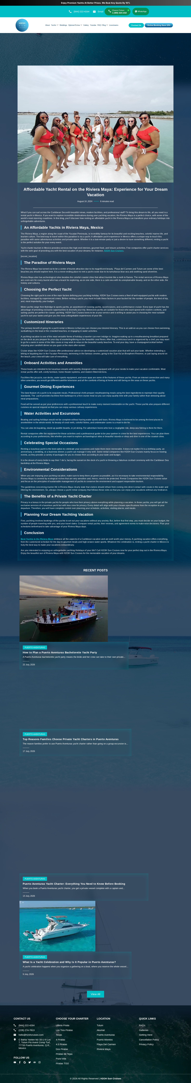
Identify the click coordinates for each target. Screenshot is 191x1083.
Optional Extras (74, 25)
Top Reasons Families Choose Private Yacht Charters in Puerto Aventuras (70, 739)
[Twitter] (29, 1062)
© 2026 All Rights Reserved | (95, 1078)
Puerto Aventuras (35, 647)
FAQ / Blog (101, 25)
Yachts (53, 25)
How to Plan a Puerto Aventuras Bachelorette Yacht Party (60, 652)
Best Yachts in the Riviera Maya (37, 539)
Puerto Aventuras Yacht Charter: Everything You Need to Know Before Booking (74, 883)
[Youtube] (15, 1062)
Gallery (86, 25)
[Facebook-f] (20, 1062)
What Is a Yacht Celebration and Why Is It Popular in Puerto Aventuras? (69, 962)
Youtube (93, 25)
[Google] (25, 1062)
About (47, 25)
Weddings (63, 25)
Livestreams (113, 25)
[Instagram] (39, 1062)
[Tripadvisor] (34, 1062)
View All (95, 994)
